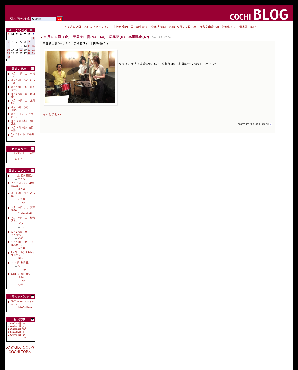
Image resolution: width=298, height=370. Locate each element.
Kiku (20, 258)
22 (33, 49)
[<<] (11, 30)
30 (8, 57)
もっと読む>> (52, 114)
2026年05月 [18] (17, 332)
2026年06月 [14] (17, 329)
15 (33, 45)
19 (21, 49)
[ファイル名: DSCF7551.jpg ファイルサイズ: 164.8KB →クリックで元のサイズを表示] (80, 77)
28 (29, 53)
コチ (23, 203)
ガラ (20, 223)
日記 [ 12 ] (18, 159)
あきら (21, 277)
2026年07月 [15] (17, 326)
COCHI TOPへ (20, 352)
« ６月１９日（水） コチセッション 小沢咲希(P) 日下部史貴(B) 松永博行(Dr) (116, 26)
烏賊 (20, 237)
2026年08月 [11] (17, 323)
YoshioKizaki (25, 213)
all (25, 337)
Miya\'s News (25, 307)
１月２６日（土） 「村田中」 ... (21, 233)
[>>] (32, 30)
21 (29, 49)
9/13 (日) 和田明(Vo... (22, 262)
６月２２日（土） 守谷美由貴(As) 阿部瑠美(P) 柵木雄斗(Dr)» (217, 26)
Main (172, 26)
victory (21, 178)
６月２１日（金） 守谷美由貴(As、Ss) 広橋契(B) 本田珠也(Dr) (96, 37)
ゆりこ (21, 284)
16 (8, 49)
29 (33, 53)
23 (8, 53)
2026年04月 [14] (17, 334)
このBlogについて (21, 347)
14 (29, 45)
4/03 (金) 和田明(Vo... (22, 274)
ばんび (21, 188)
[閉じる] (32, 68)
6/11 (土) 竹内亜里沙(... (23, 175)
